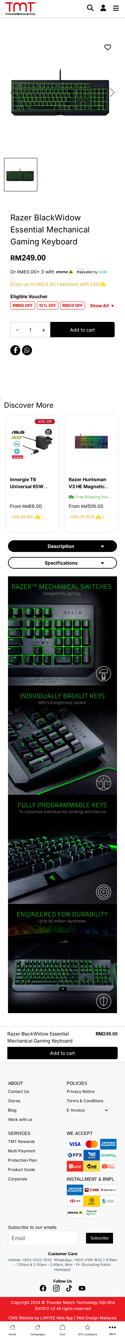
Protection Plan (22, 1160)
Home (12, 1334)
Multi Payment (21, 1150)
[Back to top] (13, 1263)
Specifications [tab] (61, 563)
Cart (62, 1334)
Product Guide (21, 1169)
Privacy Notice (81, 1091)
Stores (14, 1100)
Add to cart (82, 330)
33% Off (45, 421)
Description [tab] (61, 546)
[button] (106, 1110)
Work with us (20, 1119)
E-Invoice (76, 1110)
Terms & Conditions (85, 1100)
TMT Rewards (21, 1141)
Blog (12, 1110)
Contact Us (18, 1091)
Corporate (17, 1178)
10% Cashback (87, 1334)
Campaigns (37, 1334)
